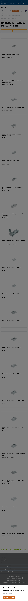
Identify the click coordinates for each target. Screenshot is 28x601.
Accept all (6, 597)
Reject (12, 597)
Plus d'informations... (8, 593)
